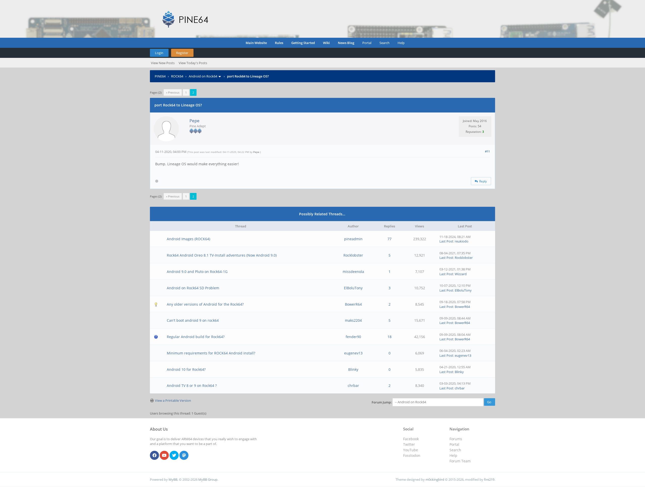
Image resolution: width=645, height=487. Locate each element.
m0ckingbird (435, 479)
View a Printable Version (173, 400)
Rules (279, 42)
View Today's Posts (193, 63)
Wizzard (461, 274)
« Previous (172, 92)
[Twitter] (174, 455)
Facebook (411, 438)
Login (159, 53)
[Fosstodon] (183, 455)
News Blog (346, 42)
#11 (487, 151)
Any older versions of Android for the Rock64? (205, 304)
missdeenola (353, 271)
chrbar (353, 385)
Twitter (409, 444)
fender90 (353, 336)
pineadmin (353, 238)
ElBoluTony (353, 288)
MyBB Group (207, 479)
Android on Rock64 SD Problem (193, 288)
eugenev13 (353, 353)
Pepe (194, 121)
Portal (366, 42)
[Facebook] (154, 455)
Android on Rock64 (203, 76)
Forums (455, 438)
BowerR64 (353, 304)
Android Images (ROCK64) (188, 238)
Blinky (353, 369)
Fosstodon (411, 455)
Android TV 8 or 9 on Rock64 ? (192, 385)
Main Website (256, 42)
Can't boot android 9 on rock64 (193, 320)
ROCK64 (177, 76)
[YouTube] (164, 455)
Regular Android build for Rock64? (195, 336)
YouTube (410, 450)
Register (182, 53)
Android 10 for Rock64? (186, 369)
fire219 (489, 479)
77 (390, 238)
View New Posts (163, 63)
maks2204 (353, 320)
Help (401, 42)
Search (384, 42)
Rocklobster (353, 255)
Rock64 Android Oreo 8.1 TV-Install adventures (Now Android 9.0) (222, 255)
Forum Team (460, 461)
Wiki (326, 42)
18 (390, 336)
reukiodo (461, 241)
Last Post (446, 241)
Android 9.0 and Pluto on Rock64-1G (197, 271)
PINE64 (160, 76)
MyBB (173, 479)
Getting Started (303, 42)
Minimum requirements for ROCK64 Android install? (211, 353)
